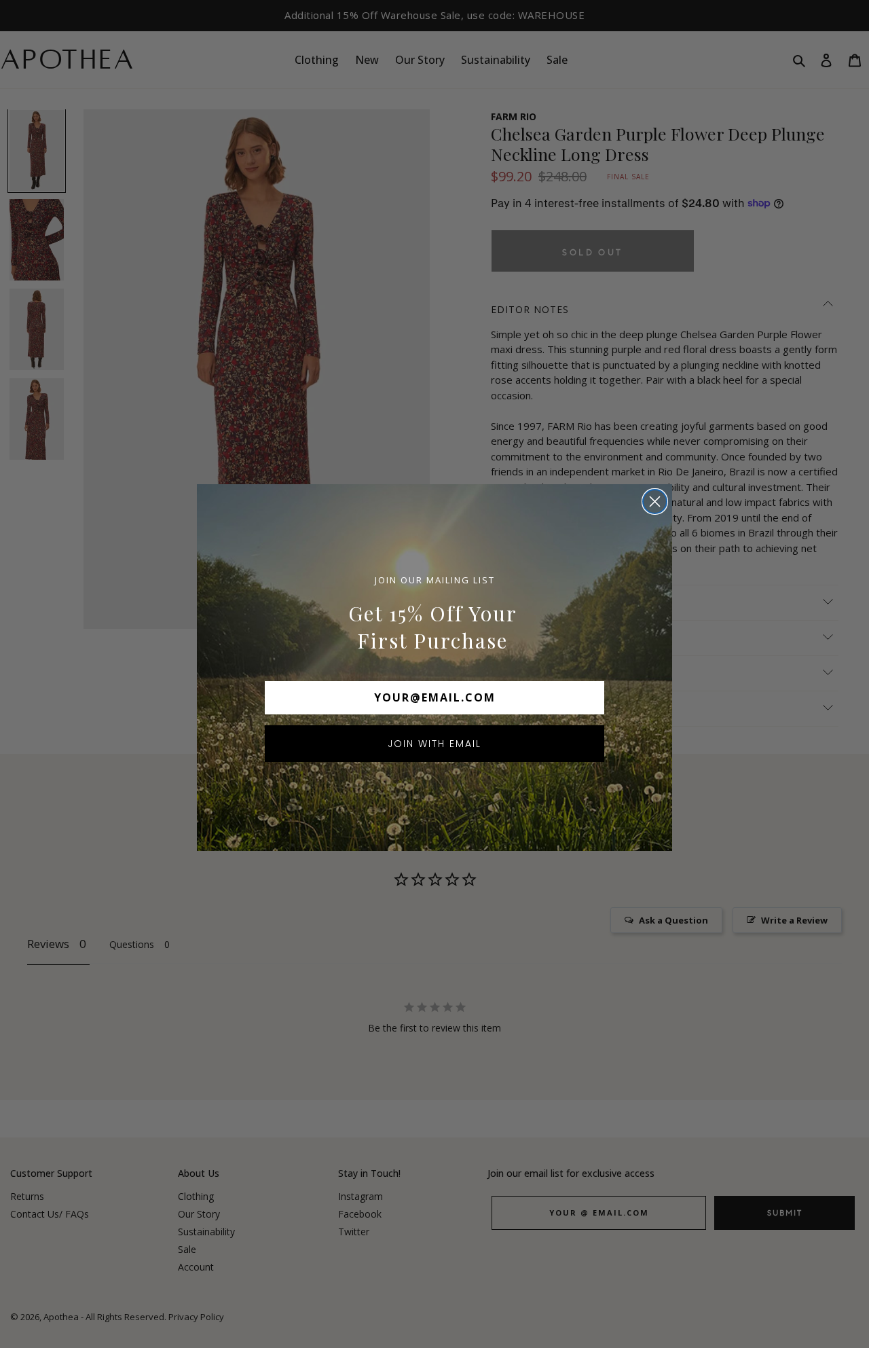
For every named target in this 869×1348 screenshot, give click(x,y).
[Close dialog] (655, 501)
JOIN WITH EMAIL (434, 743)
